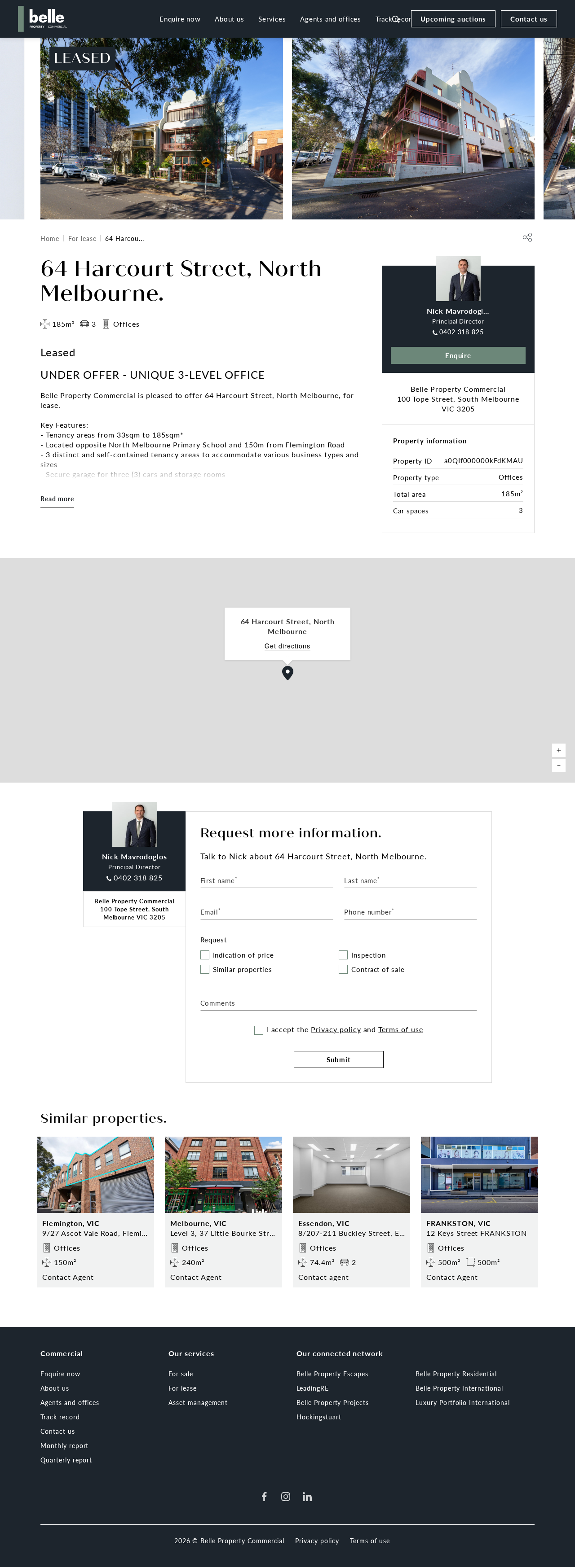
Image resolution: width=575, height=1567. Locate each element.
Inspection (368, 955)
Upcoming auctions (453, 18)
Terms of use (400, 1029)
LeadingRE (312, 1387)
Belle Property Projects (332, 1402)
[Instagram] (286, 1496)
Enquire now (179, 18)
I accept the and (345, 1029)
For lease (82, 238)
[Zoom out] (559, 765)
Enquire (458, 355)
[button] (288, 673)
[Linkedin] (307, 1496)
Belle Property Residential (456, 1373)
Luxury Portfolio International (463, 1402)
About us (229, 18)
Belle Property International (459, 1387)
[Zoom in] (559, 750)
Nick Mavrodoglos (459, 311)
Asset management (198, 1402)
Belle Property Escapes (332, 1373)
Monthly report (64, 1445)
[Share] (527, 237)
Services (272, 18)
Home (49, 238)
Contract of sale (378, 969)
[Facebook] (264, 1496)
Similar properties (242, 969)
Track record (60, 1416)
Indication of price (243, 955)
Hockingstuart (318, 1416)
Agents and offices (330, 18)
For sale (180, 1373)
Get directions (287, 646)
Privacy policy (336, 1029)
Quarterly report (66, 1459)
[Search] (396, 19)
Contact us (529, 18)
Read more (57, 498)
